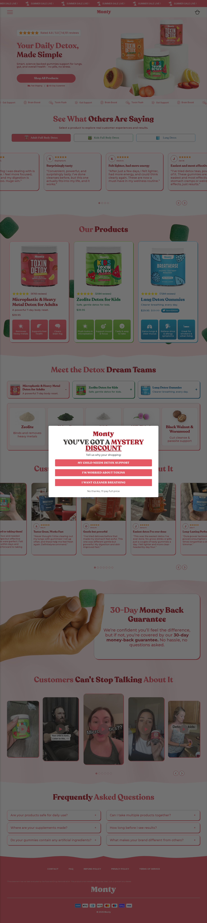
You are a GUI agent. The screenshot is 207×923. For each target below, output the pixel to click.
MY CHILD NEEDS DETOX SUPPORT (103, 463)
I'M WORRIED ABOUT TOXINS (103, 473)
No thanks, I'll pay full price (103, 491)
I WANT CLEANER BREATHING (103, 482)
